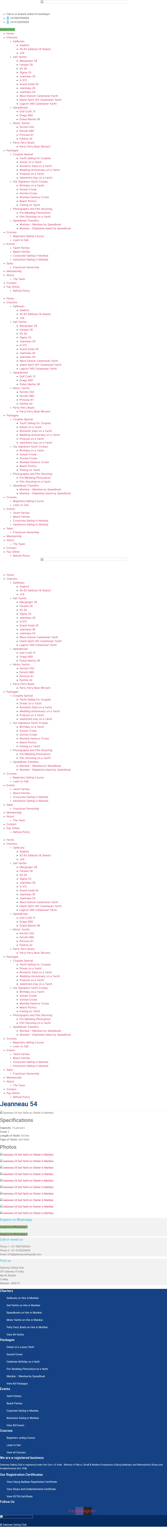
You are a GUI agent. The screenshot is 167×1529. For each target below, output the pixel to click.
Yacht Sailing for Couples (35, 158)
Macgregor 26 (28, 60)
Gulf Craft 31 (27, 111)
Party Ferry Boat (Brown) (35, 146)
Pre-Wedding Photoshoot (35, 212)
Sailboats (18, 41)
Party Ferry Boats (24, 142)
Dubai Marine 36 (30, 119)
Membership (14, 271)
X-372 (23, 80)
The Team (19, 279)
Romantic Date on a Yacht (36, 166)
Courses (12, 232)
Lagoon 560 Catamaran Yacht (38, 103)
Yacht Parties (21, 247)
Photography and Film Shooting (32, 208)
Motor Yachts (21, 123)
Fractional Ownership (26, 267)
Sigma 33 (25, 72)
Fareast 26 (26, 64)
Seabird (24, 45)
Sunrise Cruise (28, 193)
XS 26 (23, 68)
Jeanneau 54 (27, 92)
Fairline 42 (26, 138)
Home (10, 33)
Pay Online (13, 286)
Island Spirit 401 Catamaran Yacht (40, 99)
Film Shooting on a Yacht (35, 216)
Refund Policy (21, 290)
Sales (10, 263)
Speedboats (20, 107)
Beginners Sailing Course (28, 236)
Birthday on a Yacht (32, 185)
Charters (12, 37)
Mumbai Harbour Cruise (34, 197)
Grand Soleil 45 (29, 84)
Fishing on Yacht (30, 205)
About (10, 275)
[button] (83, 294)
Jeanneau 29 (27, 76)
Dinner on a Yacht (31, 162)
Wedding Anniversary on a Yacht (40, 169)
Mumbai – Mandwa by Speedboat (40, 224)
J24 (22, 53)
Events (11, 243)
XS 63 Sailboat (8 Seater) (35, 49)
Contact (11, 282)
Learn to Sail (21, 240)
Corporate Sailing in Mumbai (30, 255)
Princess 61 (26, 134)
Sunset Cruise (28, 189)
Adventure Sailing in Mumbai (30, 259)
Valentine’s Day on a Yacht (36, 177)
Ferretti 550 (27, 127)
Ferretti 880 (27, 130)
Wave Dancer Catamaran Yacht (39, 95)
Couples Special (23, 154)
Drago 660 (26, 115)
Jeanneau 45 (27, 88)
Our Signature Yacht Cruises (30, 181)
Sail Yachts (20, 56)
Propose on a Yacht (32, 173)
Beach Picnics (28, 201)
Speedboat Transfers (26, 220)
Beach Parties (21, 251)
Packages (12, 150)
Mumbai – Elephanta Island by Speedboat (45, 228)
